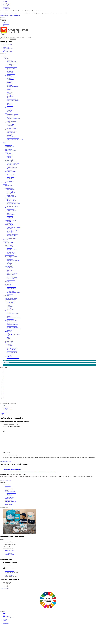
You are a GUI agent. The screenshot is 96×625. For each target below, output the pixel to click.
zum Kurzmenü (6, 7)
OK (3, 431)
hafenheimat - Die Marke (12, 277)
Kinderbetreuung (8, 149)
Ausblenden (3, 17)
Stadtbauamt (10, 104)
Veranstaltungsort (11, 303)
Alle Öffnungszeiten (4, 588)
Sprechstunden (10, 71)
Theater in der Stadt (11, 200)
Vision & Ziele (10, 267)
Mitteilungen (9, 60)
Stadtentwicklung (8, 122)
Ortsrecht (9, 88)
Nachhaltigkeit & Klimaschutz (11, 256)
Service (8, 338)
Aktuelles (7, 58)
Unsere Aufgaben (11, 225)
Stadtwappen (10, 134)
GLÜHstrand (9, 355)
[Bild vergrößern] (49, 522)
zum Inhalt (5, 1)
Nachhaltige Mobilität (11, 128)
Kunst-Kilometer (10, 193)
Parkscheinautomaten (12, 249)
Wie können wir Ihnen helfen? (6, 37)
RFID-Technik (9, 340)
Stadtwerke (7, 281)
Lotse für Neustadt (11, 132)
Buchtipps (9, 308)
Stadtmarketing (10, 106)
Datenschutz (5, 622)
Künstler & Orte (10, 323)
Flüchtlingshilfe (10, 181)
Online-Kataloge (10, 335)
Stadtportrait (7, 129)
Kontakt (4, 22)
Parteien (9, 120)
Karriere (8, 97)
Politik (6, 113)
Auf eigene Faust (10, 189)
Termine (9, 305)
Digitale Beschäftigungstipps (13, 334)
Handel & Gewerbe (9, 245)
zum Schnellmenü (6, 5)
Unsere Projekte (10, 237)
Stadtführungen (10, 191)
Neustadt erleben (8, 198)
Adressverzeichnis (11, 68)
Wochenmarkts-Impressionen (13, 292)
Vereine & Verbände (9, 146)
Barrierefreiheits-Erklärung (8, 617)
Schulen (9, 153)
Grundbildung (10, 345)
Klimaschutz (9, 258)
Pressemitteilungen (11, 274)
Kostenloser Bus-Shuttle (12, 326)
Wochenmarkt (8, 285)
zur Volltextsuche (6, 8)
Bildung (6, 152)
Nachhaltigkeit (10, 259)
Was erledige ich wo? (7, 44)
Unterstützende (10, 309)
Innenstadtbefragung (9, 242)
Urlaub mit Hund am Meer (12, 234)
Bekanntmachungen (7, 51)
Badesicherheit (10, 231)
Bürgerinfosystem (6, 50)
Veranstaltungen (8, 145)
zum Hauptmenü (6, 3)
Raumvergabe (10, 81)
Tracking (4, 620)
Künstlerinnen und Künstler (12, 313)
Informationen (10, 302)
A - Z (4, 25)
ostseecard (9, 228)
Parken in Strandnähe (11, 232)
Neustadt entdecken (9, 188)
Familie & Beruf (10, 166)
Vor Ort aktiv (9, 263)
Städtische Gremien (11, 116)
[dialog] (49, 438)
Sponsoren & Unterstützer (12, 327)
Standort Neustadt (9, 244)
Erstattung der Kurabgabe (12, 230)
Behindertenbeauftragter (12, 99)
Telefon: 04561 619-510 (9, 550)
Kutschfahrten (10, 354)
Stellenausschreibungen (8, 48)
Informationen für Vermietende (13, 227)
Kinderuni (9, 157)
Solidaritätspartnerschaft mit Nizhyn (15, 139)
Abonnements (10, 216)
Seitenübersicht (6, 616)
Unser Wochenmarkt (11, 287)
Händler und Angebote (12, 290)
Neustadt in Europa (11, 136)
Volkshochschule (10, 154)
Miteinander (7, 173)
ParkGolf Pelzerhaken (11, 238)
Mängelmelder (6, 47)
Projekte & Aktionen (11, 262)
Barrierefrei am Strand (11, 235)
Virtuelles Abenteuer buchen (13, 358)
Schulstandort (10, 125)
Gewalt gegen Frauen (11, 168)
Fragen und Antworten (12, 121)
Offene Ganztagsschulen (10, 150)
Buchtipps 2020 (10, 497)
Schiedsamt (9, 178)
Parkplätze (9, 248)
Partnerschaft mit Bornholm (13, 138)
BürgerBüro (5, 46)
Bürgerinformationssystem (12, 86)
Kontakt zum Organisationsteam (14, 317)
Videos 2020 (9, 494)
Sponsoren (9, 315)
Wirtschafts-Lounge (9, 283)
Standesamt (9, 83)
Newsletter (9, 89)
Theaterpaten (10, 217)
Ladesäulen (9, 251)
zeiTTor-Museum (10, 195)
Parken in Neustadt (9, 246)
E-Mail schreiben (8, 553)
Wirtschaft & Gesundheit (8, 407)
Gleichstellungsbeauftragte (13, 100)
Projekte (8, 271)
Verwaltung (7, 90)
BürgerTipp (9, 85)
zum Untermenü (6, 4)
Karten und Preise (11, 214)
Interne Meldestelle (11, 74)
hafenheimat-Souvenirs (12, 278)
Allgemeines (9, 333)
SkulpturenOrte (10, 319)
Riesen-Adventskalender (12, 273)
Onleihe (8, 337)
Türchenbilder (10, 306)
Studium (9, 111)
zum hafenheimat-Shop (5, 461)
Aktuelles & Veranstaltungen (13, 163)
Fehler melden (6, 623)
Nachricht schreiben (9, 554)
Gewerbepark (8, 284)
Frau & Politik (9, 170)
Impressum (5, 619)
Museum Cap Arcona (11, 196)
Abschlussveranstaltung (12, 324)
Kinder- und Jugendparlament (13, 118)
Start (4, 405)
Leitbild (8, 269)
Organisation (10, 72)
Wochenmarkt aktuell (11, 288)
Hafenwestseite (10, 124)
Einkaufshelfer (10, 294)
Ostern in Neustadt (11, 64)
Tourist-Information (9, 185)
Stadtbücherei (10, 156)
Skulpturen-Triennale (11, 205)
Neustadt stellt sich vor (12, 131)
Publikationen (10, 264)
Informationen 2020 (11, 493)
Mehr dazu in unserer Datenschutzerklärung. (10, 15)
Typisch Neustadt (11, 192)
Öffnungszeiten (6, 24)
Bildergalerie (9, 135)
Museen (6, 207)
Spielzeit (9, 213)
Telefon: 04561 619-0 (9, 571)
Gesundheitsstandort (9, 255)
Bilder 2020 (9, 496)
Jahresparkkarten (11, 252)
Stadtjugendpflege (9, 160)
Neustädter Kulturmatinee (12, 202)
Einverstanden (3, 19)
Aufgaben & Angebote (12, 164)
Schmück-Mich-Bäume (12, 351)
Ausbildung (9, 110)
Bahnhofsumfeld (10, 127)
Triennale (9, 312)
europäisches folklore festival (13, 203)
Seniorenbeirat (10, 117)
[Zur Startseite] (14, 34)
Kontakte (9, 78)
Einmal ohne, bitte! (11, 291)
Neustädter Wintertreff (12, 352)
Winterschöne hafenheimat (11, 347)
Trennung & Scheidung (12, 167)
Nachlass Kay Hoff (11, 159)
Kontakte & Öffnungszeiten (11, 67)
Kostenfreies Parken (11, 253)
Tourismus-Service (9, 224)
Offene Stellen (10, 109)
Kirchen (8, 180)
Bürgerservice (8, 75)
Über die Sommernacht (12, 322)
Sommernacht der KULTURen (13, 206)
